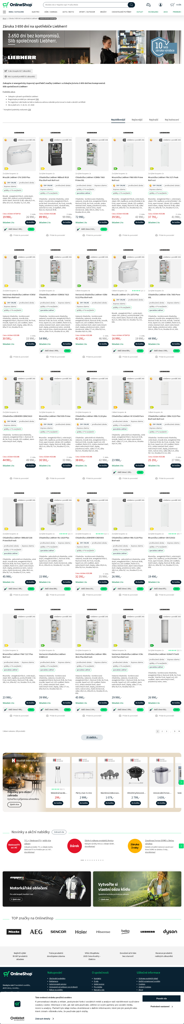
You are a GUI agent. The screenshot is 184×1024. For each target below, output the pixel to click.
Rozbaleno (153, 12)
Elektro (35, 12)
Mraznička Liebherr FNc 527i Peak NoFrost (163, 179)
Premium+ (177, 12)
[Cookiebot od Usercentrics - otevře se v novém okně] (17, 1019)
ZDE (37, 99)
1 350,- (129, 589)
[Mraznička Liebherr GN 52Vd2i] (164, 514)
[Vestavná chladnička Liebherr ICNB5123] (55, 630)
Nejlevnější (137, 119)
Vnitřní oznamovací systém (149, 981)
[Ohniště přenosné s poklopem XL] (135, 774)
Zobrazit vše (59, 832)
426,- (165, 709)
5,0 (138, 291)
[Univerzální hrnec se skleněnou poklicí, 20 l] (161, 774)
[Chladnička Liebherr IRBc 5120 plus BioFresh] (92, 392)
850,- (128, 350)
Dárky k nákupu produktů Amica (99, 840)
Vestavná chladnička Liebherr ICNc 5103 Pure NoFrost (127, 656)
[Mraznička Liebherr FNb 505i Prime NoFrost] (128, 154)
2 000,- (56, 709)
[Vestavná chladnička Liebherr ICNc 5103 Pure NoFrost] (128, 630)
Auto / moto (68, 12)
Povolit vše (161, 998)
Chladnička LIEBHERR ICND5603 (89, 537)
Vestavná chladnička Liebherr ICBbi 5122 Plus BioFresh (91, 296)
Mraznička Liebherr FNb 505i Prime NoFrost (127, 179)
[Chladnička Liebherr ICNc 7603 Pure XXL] (164, 271)
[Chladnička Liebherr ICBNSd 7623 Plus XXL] (55, 271)
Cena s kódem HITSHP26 (11, 214)
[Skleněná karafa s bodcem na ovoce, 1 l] (57, 774)
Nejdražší (153, 119)
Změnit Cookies (145, 987)
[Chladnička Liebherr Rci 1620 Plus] (55, 514)
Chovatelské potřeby (121, 12)
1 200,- (129, 472)
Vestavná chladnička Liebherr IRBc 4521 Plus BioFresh (91, 656)
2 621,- (92, 229)
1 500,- (129, 709)
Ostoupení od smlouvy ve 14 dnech (63, 987)
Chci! (31, 229)
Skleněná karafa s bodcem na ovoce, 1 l (58, 794)
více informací (29, 852)
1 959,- (56, 350)
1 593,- (165, 350)
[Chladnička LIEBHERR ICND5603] (92, 514)
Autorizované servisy (57, 984)
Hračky (103, 12)
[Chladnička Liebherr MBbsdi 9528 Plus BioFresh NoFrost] (55, 154)
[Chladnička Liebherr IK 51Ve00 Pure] (128, 392)
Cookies (142, 984)
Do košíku (30, 222)
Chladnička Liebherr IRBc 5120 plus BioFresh (91, 417)
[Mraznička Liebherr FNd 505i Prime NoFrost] (55, 392)
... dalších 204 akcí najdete (47, 18)
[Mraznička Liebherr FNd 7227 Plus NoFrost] (19, 630)
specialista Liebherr (83, 193)
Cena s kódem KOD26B (47, 214)
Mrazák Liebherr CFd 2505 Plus (16, 177)
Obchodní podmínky (57, 978)
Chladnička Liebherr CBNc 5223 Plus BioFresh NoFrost (164, 417)
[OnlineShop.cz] (17, 5)
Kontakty (97, 978)
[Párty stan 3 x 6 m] (83, 774)
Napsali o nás (99, 989)
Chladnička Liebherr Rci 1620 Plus (54, 537)
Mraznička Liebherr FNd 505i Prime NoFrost (54, 417)
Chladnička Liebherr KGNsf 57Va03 (163, 654)
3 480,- (20, 709)
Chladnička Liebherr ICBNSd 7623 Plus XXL (54, 296)
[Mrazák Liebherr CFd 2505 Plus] (19, 154)
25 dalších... (92, 737)
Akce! (4, 18)
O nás (96, 981)
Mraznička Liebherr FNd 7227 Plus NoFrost (18, 656)
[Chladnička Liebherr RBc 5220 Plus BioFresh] (128, 514)
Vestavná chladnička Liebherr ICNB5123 (52, 656)
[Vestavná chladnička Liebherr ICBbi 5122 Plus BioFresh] (92, 271)
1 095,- (20, 589)
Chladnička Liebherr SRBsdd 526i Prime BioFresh (17, 539)
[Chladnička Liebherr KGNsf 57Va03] (164, 630)
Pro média (98, 987)
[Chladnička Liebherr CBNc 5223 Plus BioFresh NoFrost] (164, 392)
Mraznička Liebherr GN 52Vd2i (161, 537)
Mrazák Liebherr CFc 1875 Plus (125, 294)
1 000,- (20, 229)
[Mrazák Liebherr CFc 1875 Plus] (128, 271)
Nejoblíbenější (118, 119)
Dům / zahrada (51, 12)
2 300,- (92, 709)
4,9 (174, 534)
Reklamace (53, 981)
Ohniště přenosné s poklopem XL (135, 794)
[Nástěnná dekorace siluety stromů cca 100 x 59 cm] (109, 774)
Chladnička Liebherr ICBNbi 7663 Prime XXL (90, 179)
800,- (56, 589)
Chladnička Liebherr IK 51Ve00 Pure (128, 416)
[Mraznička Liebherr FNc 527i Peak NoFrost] (164, 154)
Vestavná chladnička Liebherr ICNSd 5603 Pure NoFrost (19, 296)
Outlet (140, 12)
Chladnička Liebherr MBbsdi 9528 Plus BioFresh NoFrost (54, 179)
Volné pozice (99, 984)
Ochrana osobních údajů (148, 978)
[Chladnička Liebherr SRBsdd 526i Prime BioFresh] (19, 514)
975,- (165, 589)
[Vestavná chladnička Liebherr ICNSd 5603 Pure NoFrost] (19, 271)
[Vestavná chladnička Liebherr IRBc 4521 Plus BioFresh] (92, 630)
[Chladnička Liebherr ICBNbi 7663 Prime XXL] (92, 154)
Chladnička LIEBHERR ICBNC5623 (17, 416)
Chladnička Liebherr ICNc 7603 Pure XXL (164, 296)
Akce (166, 12)
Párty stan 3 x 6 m (84, 792)
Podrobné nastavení (160, 1006)
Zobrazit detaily (42, 1019)
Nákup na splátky (56, 989)
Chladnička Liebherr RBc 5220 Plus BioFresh (127, 539)
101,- (92, 589)
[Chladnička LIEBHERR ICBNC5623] (19, 392)
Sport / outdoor (87, 12)
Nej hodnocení (172, 119)
